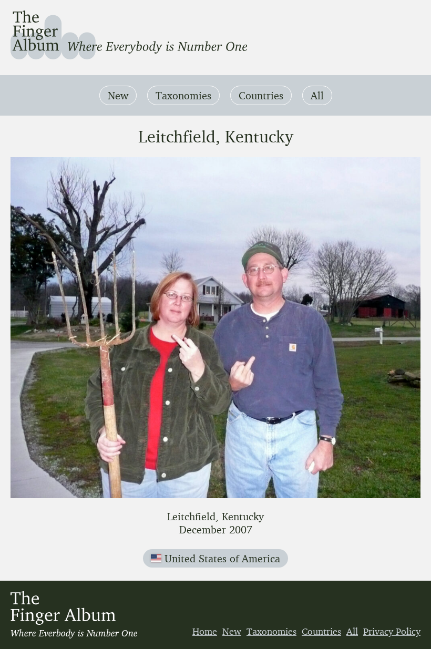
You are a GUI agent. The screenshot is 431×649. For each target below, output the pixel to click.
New (118, 95)
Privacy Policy (391, 631)
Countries (261, 95)
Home (204, 631)
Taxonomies (183, 95)
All (317, 95)
